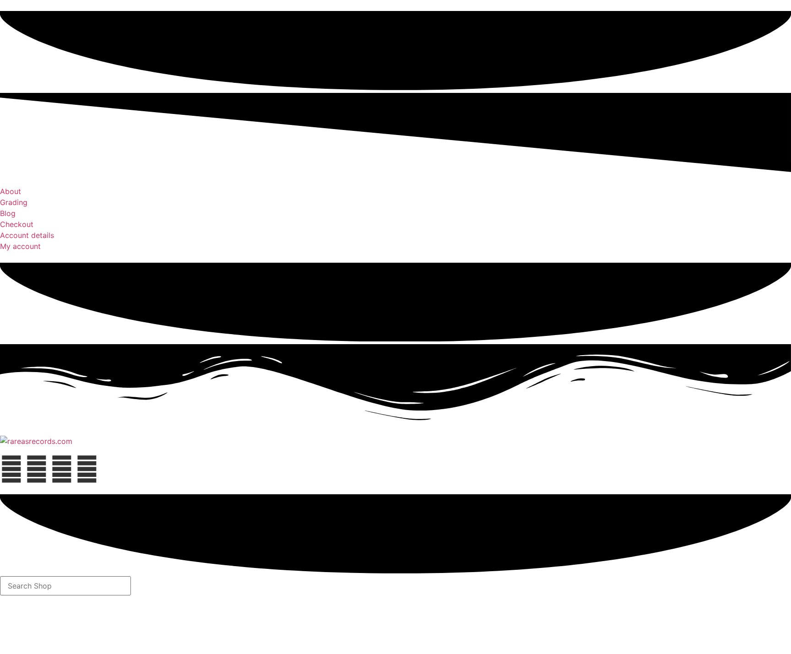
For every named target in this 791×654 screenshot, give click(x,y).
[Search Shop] (65, 585)
